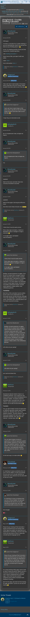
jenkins (21, 9)
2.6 (15, 11)
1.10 (20, 13)
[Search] (20, 1)
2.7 (17, 11)
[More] (26, 38)
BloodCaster (7, 23)
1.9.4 (17, 13)
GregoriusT (7, 601)
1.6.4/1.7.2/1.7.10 (6, 13)
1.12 (26, 13)
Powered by (15, 614)
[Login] (24, 2)
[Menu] (28, 1)
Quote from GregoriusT (12, 104)
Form (14, 63)
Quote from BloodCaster (13, 323)
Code (7, 60)
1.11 (23, 13)
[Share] (26, 26)
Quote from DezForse (12, 255)
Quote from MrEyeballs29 (13, 153)
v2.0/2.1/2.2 (5, 11)
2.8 (20, 11)
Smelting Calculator (11, 53)
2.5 (12, 11)
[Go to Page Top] (27, 614)
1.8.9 (13, 13)
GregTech (7, 602)
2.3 (9, 11)
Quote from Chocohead (13, 495)
